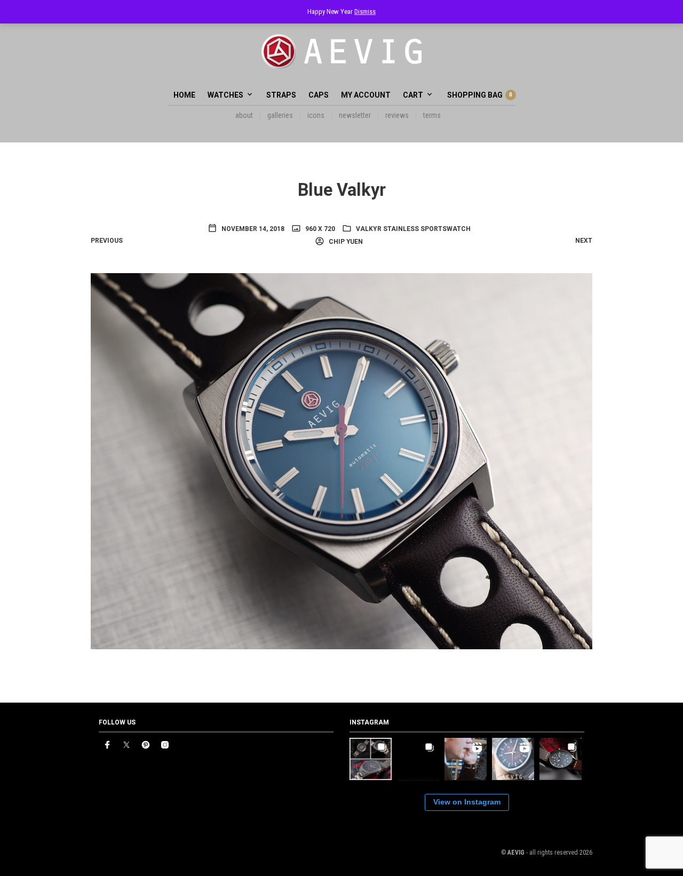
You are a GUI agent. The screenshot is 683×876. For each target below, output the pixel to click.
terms (432, 115)
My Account (366, 95)
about (244, 115)
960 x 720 (319, 229)
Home (184, 95)
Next (583, 240)
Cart (413, 95)
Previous (107, 240)
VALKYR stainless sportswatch (413, 229)
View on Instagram (467, 802)
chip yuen (345, 241)
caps (318, 95)
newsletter (355, 115)
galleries (280, 115)
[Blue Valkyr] (341, 461)
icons (315, 115)
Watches (225, 95)
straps (281, 95)
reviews (397, 115)
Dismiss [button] (365, 11)
